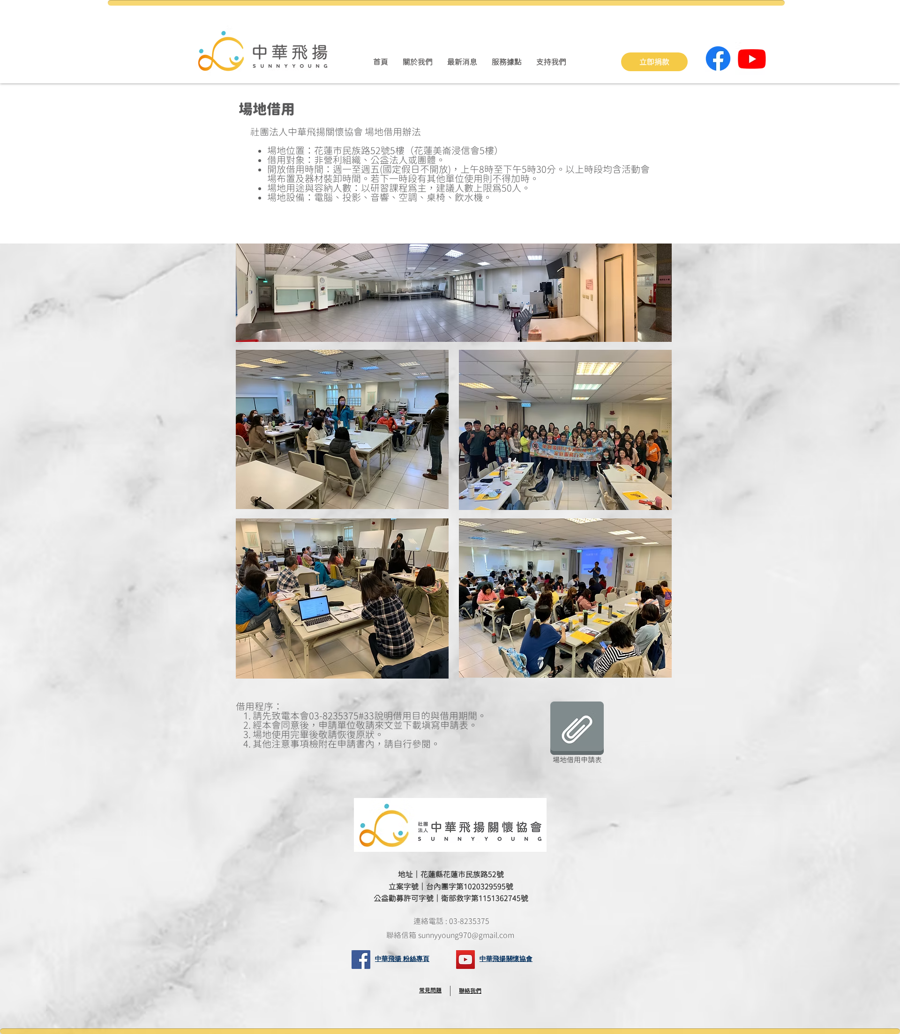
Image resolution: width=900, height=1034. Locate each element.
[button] (417, 62)
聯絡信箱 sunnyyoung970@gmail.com (451, 935)
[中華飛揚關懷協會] (465, 959)
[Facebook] (718, 58)
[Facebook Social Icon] (361, 959)
